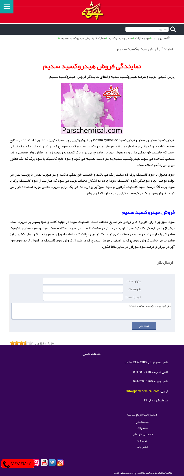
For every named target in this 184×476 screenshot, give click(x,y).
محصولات (142, 428)
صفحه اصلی (142, 422)
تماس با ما (142, 447)
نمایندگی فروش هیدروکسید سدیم (83, 38)
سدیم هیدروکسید (120, 38)
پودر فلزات (142, 38)
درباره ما (142, 440)
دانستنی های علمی (142, 434)
